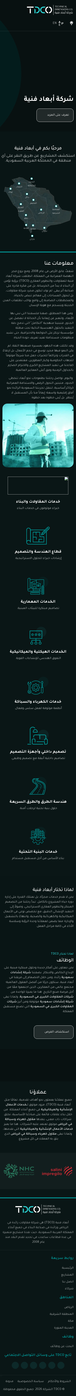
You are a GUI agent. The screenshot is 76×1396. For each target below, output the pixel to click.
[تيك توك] (15, 1365)
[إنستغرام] (42, 1365)
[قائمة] (44, 23)
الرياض (69, 1307)
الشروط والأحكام (59, 1381)
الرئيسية (68, 1268)
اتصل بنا (68, 1282)
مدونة (9, 1381)
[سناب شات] (24, 1365)
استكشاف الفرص (57, 1032)
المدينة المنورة (64, 1328)
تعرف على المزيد (58, 115)
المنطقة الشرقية (62, 1314)
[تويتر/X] (51, 1365)
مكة (71, 1321)
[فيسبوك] (60, 1365)
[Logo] (50, 10)
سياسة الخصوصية (30, 1381)
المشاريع (67, 1275)
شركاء (69, 1289)
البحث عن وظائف (62, 1346)
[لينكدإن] (33, 1365)
